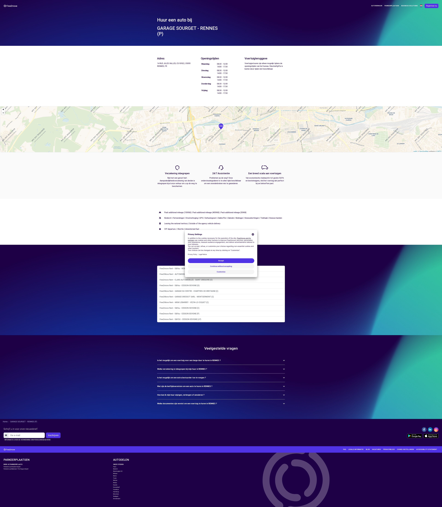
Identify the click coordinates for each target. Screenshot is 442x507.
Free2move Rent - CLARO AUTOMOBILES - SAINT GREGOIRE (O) (186, 280)
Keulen (115, 485)
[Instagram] (436, 429)
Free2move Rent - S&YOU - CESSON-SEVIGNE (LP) (180, 319)
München (116, 494)
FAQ (344, 449)
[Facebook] (424, 429)
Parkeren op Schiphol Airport (12, 467)
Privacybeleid (389, 449)
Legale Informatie (355, 449)
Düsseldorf (116, 487)
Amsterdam (116, 498)
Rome (114, 476)
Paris (114, 467)
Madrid (115, 469)
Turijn (115, 478)
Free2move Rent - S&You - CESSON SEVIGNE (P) (179, 314)
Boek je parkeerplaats (13, 464)
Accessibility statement (426, 449)
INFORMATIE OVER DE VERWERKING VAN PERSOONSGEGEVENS (28, 440)
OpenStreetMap (423, 151)
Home (5, 422)
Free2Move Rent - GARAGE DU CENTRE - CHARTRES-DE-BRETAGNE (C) (189, 291)
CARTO (439, 151)
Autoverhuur (376, 6)
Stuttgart (115, 496)
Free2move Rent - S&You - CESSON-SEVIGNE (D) (179, 285)
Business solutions (409, 6)
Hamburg (116, 491)
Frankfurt (116, 489)
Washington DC (118, 471)
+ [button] (3, 109)
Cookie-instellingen (405, 449)
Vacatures (376, 449)
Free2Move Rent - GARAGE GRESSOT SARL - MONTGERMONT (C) (187, 297)
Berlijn (115, 482)
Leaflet (415, 151)
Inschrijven (53, 435)
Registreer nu (431, 6)
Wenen (115, 480)
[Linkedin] (430, 429)
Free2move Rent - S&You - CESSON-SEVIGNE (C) (179, 308)
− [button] (3, 112)
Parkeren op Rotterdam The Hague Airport (16, 469)
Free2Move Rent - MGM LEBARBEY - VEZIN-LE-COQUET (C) (184, 302)
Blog (368, 449)
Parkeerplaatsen (391, 6)
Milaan (115, 473)
